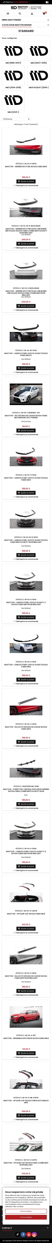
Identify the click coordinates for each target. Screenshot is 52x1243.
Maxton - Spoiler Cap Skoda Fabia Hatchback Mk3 (26, 1101)
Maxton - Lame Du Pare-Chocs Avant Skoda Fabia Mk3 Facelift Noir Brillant (26, 541)
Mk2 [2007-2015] (39, 63)
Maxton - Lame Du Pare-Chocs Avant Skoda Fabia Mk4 (26, 479)
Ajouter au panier (26, 181)
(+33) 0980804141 (21, 2)
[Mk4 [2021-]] (13, 100)
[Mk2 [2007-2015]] (38, 51)
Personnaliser (26, 1211)
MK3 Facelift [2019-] (39, 87)
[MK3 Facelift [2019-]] (38, 75)
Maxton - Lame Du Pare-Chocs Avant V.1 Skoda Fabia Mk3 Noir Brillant (26, 603)
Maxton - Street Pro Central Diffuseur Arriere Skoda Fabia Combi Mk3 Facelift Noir (26, 790)
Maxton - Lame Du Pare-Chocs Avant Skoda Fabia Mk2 (26, 665)
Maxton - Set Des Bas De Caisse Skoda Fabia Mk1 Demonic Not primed (26, 416)
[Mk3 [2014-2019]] (13, 75)
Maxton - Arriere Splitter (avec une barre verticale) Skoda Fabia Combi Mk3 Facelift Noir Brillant (26, 231)
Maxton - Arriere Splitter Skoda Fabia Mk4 (26, 166)
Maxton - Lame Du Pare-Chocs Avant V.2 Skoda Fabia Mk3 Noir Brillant (26, 852)
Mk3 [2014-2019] (13, 87)
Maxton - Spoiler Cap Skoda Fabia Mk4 (26, 914)
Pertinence (16, 119)
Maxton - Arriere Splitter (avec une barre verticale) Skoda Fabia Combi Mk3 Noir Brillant (26, 293)
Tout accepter (26, 1217)
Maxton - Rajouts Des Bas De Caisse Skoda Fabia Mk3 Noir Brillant (26, 977)
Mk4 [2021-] (13, 112)
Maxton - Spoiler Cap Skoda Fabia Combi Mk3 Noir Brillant (26, 1164)
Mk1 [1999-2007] (13, 63)
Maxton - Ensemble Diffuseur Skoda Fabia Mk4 (26, 1038)
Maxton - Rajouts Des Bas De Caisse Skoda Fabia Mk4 (26, 728)
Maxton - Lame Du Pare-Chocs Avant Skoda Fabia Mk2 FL (26, 354)
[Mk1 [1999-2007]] (13, 51)
